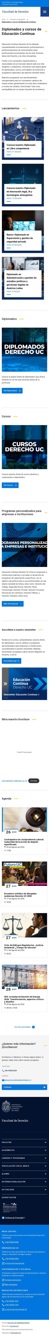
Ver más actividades (24, 1027)
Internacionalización (14, 1182)
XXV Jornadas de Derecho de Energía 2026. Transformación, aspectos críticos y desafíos (24, 999)
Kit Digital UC (15, 1333)
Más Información (13, 604)
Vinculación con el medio (15, 1166)
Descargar (33, 781)
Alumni (5, 1174)
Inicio (3, 19)
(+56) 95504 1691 (12, 1301)
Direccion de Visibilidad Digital (17, 1323)
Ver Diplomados (12, 391)
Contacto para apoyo (13, 1280)
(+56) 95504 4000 (12, 1242)
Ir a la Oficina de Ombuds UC (16, 1309)
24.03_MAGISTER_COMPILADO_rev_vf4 (14, 781)
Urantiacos (14, 1326)
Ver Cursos (10, 485)
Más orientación (11, 1284)
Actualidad (8, 1190)
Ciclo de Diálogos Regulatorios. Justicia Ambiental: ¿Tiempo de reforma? (23, 946)
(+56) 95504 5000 (12, 1259)
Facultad (7, 1142)
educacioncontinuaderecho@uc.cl (18, 1080)
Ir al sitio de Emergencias (14, 1263)
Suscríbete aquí (11, 661)
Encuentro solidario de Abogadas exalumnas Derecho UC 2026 (20, 894)
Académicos (8, 1150)
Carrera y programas (17, 19)
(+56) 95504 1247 (12, 1305)
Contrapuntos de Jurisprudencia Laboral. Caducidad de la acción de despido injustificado (24, 842)
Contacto (24, 1087)
